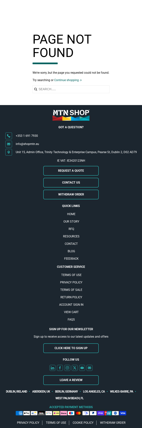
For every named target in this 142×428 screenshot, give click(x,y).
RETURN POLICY (71, 297)
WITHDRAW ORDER (71, 194)
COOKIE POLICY (83, 422)
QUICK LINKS (71, 206)
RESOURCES (71, 236)
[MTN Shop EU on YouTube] (82, 368)
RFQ (71, 229)
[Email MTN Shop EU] (89, 368)
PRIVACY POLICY (71, 282)
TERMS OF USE (71, 275)
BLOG (71, 251)
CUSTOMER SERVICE (71, 267)
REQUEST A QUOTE (71, 170)
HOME (71, 214)
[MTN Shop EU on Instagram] (67, 368)
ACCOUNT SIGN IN (71, 304)
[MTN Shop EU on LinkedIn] (52, 368)
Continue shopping (66, 80)
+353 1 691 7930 (27, 136)
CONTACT (71, 244)
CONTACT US (71, 182)
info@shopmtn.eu (27, 144)
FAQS (71, 319)
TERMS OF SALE (71, 290)
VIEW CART (71, 312)
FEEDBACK (71, 258)
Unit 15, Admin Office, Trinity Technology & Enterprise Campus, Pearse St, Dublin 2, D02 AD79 (76, 152)
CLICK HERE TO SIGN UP (71, 348)
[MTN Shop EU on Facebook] (60, 368)
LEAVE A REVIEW (71, 380)
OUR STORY (71, 221)
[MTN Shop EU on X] (75, 368)
